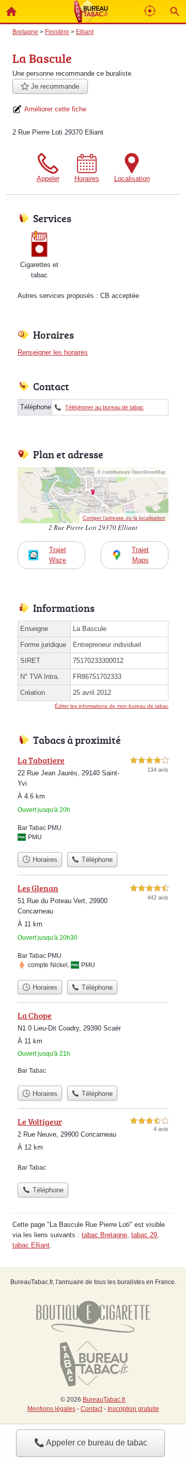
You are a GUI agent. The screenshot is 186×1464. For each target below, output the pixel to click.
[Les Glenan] (93, 928)
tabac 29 (144, 1235)
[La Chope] (93, 1044)
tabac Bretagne (104, 1235)
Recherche (174, 11)
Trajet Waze (57, 555)
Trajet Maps (140, 555)
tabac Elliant (31, 1245)
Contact (91, 1408)
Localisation (132, 178)
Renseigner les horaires (53, 352)
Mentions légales (51, 1408)
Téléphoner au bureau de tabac (104, 407)
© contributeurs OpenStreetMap (131, 472)
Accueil (11, 11)
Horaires (86, 178)
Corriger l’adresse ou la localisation (124, 518)
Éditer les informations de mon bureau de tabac (111, 706)
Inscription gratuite (133, 1408)
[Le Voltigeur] (93, 1146)
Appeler (48, 178)
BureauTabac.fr (104, 1399)
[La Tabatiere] (93, 800)
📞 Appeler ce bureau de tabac (90, 1442)
